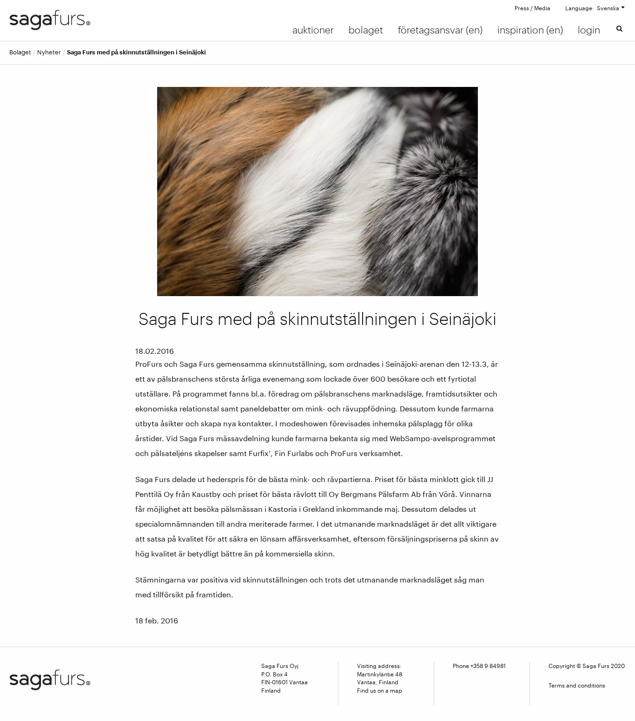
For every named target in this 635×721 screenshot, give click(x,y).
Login (589, 29)
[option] (317, 191)
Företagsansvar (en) (440, 29)
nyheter (49, 52)
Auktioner (313, 29)
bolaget (20, 52)
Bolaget (366, 29)
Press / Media (532, 8)
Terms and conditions (577, 685)
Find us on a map (379, 690)
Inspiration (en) (530, 29)
